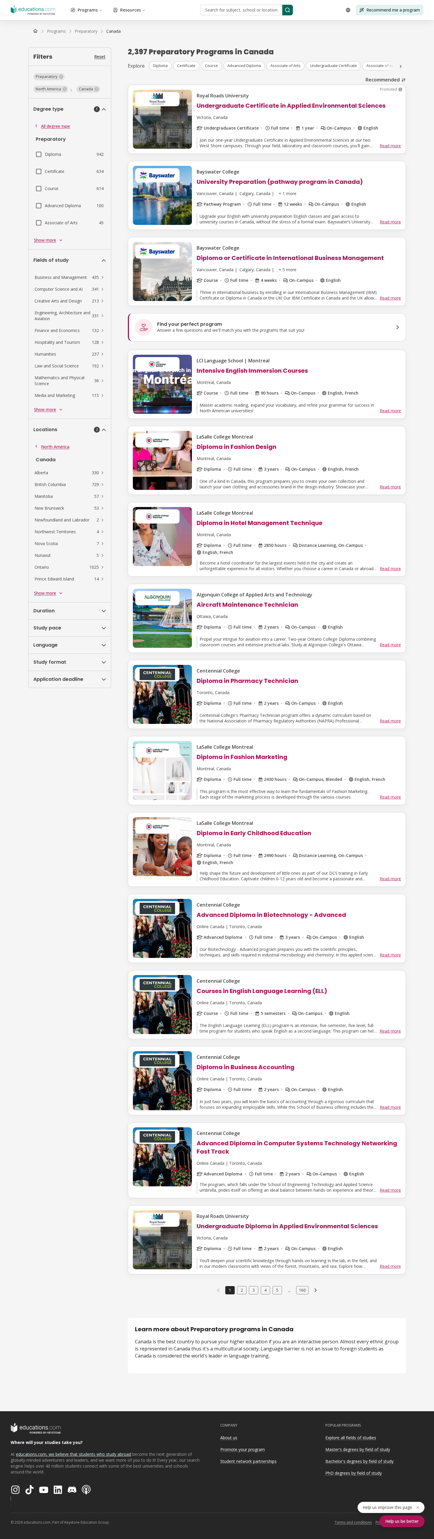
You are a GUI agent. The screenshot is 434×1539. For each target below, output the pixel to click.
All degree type (55, 126)
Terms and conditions (353, 1522)
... (289, 1290)
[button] (49, 76)
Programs (88, 10)
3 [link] (253, 1290)
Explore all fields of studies (350, 1437)
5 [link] (277, 1290)
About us (228, 1437)
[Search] (287, 10)
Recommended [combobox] (383, 79)
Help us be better (402, 1521)
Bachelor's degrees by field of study (359, 1461)
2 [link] (242, 1290)
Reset (99, 56)
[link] (113, 31)
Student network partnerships (248, 1461)
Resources (130, 10)
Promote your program (242, 1449)
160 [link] (302, 1290)
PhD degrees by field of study (353, 1473)
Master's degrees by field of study (357, 1449)
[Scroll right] (400, 66)
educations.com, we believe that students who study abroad (73, 1454)
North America (55, 446)
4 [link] (265, 1290)
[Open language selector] (348, 10)
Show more (45, 240)
